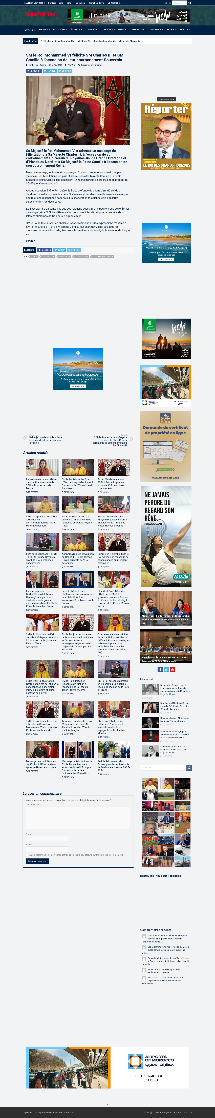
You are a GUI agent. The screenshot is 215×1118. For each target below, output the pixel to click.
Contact (52, 3)
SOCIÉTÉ (92, 29)
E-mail (29, 844)
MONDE (122, 29)
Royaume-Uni (48, 257)
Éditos (70, 3)
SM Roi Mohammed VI (102, 257)
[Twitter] (166, 3)
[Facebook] (163, 3)
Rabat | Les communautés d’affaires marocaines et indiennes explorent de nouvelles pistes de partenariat (162, 620)
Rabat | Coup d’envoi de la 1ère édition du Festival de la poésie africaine (45, 439)
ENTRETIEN (138, 29)
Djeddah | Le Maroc (49, 41)
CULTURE (108, 29)
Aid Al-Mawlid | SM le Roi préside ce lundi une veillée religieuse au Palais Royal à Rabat (77, 521)
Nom (29, 834)
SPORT (170, 29)
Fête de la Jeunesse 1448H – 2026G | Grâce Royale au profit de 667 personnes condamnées (41, 558)
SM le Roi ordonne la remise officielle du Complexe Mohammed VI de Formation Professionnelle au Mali (42, 726)
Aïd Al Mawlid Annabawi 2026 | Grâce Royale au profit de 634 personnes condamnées (111, 484)
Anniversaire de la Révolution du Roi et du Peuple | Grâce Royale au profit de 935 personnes (78, 558)
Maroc (34, 257)
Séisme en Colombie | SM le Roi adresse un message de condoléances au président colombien (113, 558)
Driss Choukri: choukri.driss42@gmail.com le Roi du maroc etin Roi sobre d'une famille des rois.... (166, 961)
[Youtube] (169, 3)
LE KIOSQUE (114, 3)
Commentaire (33, 804)
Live (61, 3)
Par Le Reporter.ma (37, 65)
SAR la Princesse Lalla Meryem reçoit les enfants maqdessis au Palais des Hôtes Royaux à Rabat (112, 521)
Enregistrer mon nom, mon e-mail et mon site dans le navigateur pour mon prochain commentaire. (76, 855)
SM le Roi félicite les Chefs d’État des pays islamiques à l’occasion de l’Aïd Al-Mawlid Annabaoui (77, 484)
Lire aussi (80, 3)
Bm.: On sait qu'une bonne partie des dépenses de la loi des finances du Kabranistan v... (162, 980)
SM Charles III (81, 257)
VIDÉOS (184, 29)
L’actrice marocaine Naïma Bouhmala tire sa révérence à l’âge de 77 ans (174, 749)
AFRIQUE (43, 29)
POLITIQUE (59, 29)
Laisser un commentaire (92, 65)
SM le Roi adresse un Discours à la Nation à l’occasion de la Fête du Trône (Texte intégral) (75, 685)
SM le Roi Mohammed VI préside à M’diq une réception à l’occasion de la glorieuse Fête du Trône (42, 639)
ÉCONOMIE (76, 29)
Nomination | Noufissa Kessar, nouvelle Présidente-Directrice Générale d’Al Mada (174, 706)
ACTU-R (28, 30)
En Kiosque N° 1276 (166, 99)
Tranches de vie (96, 3)
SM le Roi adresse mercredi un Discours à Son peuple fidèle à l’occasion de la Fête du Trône (113, 685)
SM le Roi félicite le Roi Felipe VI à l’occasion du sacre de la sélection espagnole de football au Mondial (111, 727)
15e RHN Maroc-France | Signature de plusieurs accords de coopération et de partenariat (162, 657)
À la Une (71, 65)
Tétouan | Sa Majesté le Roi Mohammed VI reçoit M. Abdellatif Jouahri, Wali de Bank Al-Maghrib (77, 726)
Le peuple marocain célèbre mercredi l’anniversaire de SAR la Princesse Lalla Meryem (41, 484)
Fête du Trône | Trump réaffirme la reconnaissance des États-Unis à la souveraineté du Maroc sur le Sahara (78, 597)
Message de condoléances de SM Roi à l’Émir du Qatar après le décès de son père (41, 764)
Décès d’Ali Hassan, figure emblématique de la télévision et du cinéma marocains (174, 734)
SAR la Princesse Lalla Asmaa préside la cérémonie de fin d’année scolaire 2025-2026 (114, 766)
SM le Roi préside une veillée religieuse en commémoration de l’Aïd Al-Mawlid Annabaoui (41, 521)
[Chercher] (189, 3)
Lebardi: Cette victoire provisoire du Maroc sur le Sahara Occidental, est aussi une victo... (165, 950)
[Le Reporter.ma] (40, 13)
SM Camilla (64, 257)
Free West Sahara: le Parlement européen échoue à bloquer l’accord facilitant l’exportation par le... (164, 938)
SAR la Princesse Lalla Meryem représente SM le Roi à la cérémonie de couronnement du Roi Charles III (110, 440)
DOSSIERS (155, 29)
